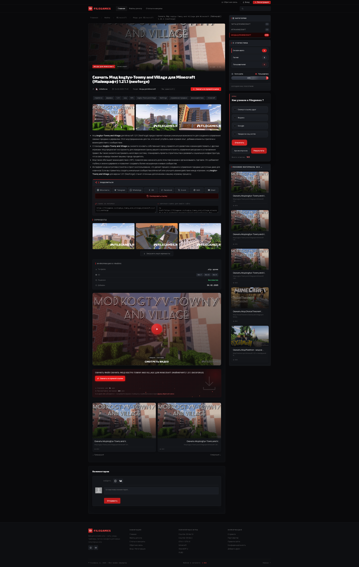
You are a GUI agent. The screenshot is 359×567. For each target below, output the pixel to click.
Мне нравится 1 (168, 89)
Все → (259, 167)
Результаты (259, 150)
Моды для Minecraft (143, 17)
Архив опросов (241, 150)
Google (241, 126)
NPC (132, 98)
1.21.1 (118, 98)
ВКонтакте (104, 190)
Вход (247, 2)
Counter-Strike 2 (185, 538)
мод (125, 98)
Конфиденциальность (237, 545)
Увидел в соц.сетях (247, 134)
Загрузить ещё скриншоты (158, 253)
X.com (183, 190)
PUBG (181, 552)
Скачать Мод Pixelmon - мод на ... (248, 349)
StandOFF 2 (183, 549)
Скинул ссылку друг (247, 109)
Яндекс (241, 117)
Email (213, 190)
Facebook (168, 190)
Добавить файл (234, 549)
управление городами (179, 98)
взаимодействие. (197, 98)
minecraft (211, 98)
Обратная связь (230, 2)
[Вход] (115, 481)
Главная (121, 8)
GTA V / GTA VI (184, 541)
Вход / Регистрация (137, 549)
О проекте (232, 534)
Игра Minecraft (238, 29)
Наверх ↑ (267, 563)
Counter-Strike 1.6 (186, 534)
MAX (198, 190)
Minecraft (122, 17)
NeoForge (163, 98)
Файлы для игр (135, 8)
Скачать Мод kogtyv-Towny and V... (110, 441)
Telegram (121, 190)
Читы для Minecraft (241, 24)
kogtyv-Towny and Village (146, 98)
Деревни (109, 98)
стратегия (98, 98)
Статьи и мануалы (154, 8)
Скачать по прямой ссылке (207, 89)
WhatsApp (137, 190)
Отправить (112, 501)
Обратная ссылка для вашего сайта (175, 204)
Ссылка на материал (106, 204)
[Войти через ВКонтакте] (120, 481)
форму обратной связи (166, 394)
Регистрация (263, 2)
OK (152, 190)
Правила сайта (234, 541)
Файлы (107, 17)
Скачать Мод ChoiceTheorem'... (247, 311)
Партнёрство (233, 538)
